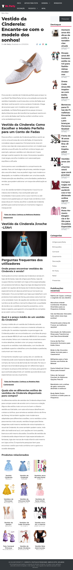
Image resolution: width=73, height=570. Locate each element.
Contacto (27, 562)
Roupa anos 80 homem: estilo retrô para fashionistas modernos (66, 64)
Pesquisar (65, 19)
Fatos (6, 13)
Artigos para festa (31, 3)
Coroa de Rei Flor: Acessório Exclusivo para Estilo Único (60, 343)
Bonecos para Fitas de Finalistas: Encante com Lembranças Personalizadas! (66, 116)
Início (3, 13)
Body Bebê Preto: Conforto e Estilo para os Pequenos (60, 395)
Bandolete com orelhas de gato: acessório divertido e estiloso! (59, 386)
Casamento (56, 256)
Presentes (32, 8)
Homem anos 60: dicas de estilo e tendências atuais (65, 38)
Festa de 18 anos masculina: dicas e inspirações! (66, 143)
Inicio (19, 3)
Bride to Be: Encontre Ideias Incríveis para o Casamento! (59, 352)
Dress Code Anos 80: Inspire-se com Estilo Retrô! (65, 89)
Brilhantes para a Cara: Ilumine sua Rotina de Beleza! (59, 361)
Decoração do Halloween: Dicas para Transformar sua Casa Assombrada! (60, 334)
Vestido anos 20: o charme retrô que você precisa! (66, 167)
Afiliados (61, 562)
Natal (44, 8)
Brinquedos (58, 3)
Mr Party (55, 271)
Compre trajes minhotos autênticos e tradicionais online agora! (66, 191)
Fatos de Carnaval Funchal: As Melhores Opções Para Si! (58, 377)
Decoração (21, 8)
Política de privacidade (39, 562)
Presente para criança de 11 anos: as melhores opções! (60, 325)
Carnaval (44, 3)
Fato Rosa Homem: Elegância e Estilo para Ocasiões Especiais (66, 217)
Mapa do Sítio (52, 562)
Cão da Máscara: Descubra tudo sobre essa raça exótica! (60, 316)
